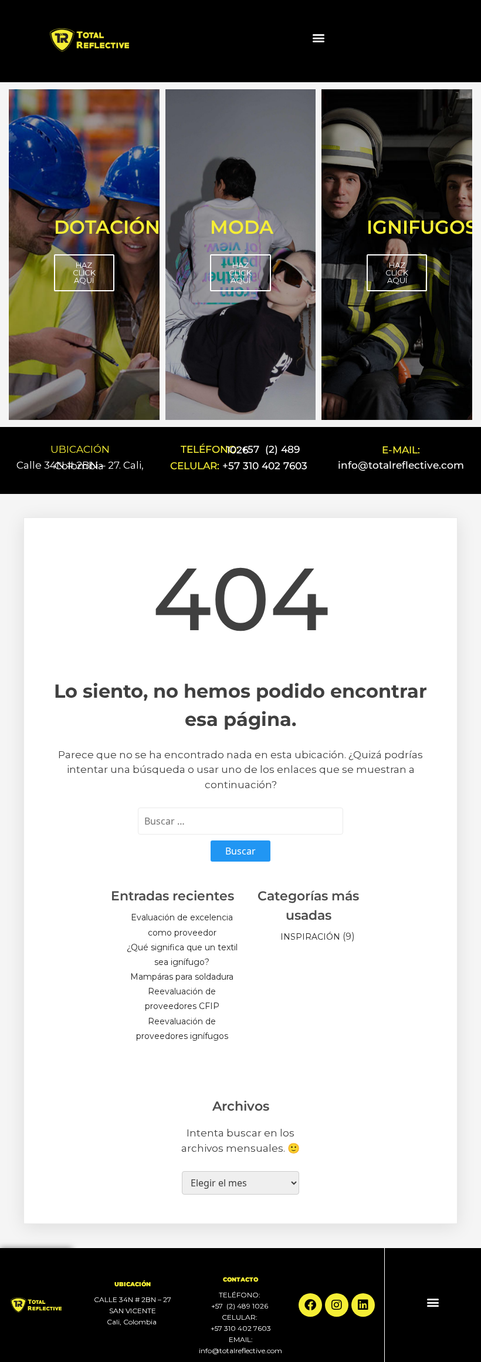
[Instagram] (336, 1305)
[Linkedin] (363, 1305)
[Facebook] (310, 1305)
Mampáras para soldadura (181, 976)
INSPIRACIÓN (310, 936)
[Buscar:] (240, 821)
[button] (318, 38)
